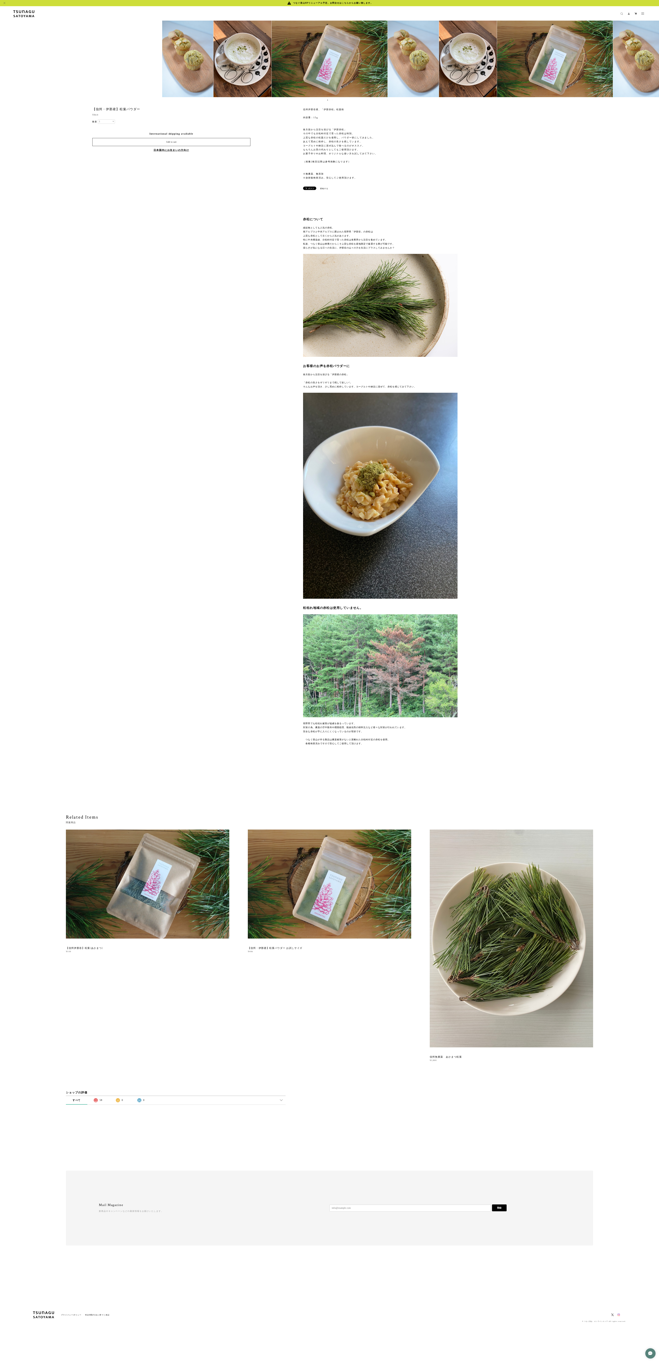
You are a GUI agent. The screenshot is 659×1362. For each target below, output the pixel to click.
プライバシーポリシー (71, 1315)
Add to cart (171, 142)
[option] (330, 58)
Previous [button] (5, 58)
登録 (499, 1207)
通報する (324, 188)
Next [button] (654, 58)
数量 (94, 121)
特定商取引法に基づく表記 (97, 1315)
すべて (77, 1100)
